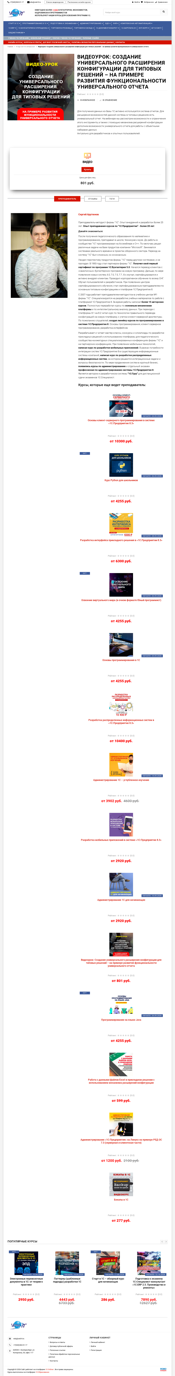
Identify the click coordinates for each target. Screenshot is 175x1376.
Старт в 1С (13, 23)
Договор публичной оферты (61, 1346)
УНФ (115, 23)
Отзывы (92, 199)
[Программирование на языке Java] (121, 1004)
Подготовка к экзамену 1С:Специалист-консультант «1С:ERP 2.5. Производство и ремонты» (148, 1283)
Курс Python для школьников (121, 480)
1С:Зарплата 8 (128, 28)
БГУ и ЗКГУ (156, 28)
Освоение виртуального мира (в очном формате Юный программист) (121, 600)
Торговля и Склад (83, 28)
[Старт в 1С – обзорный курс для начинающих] (108, 1263)
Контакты (54, 1361)
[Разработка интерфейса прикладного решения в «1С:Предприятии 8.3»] (121, 525)
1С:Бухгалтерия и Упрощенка (33, 28)
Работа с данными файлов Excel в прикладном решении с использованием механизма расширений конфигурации (121, 1081)
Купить (87, 169)
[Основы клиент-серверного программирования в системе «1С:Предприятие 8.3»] (121, 405)
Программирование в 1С (34, 23)
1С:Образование (42, 1372)
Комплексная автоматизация (136, 23)
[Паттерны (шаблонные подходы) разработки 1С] (67, 1263)
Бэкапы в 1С (121, 1199)
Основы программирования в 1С (121, 660)
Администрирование (91, 23)
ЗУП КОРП (143, 28)
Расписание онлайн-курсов (79, 2)
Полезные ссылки (57, 1350)
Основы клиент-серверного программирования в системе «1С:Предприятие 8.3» (121, 422)
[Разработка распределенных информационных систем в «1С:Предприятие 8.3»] (121, 704)
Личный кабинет (98, 1342)
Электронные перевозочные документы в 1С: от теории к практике (26, 1281)
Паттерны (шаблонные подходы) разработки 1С (67, 1280)
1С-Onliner (50, 1369)
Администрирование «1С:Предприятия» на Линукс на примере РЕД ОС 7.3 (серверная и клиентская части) (121, 1141)
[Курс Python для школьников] (121, 465)
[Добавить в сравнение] (127, 394)
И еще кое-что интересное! (26, 47)
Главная (11, 47)
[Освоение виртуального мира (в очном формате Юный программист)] (121, 585)
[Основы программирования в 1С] (121, 645)
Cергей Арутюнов (88, 214)
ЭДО (107, 23)
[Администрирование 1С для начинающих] (121, 884)
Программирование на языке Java (121, 1019)
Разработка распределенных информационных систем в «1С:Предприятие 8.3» (121, 721)
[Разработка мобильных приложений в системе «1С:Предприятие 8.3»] (121, 824)
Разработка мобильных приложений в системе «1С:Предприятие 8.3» (121, 839)
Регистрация (96, 1350)
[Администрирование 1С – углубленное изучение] (121, 764)
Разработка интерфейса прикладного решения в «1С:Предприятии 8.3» (121, 540)
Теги (112, 199)
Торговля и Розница (61, 28)
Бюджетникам (16, 33)
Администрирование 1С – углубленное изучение (121, 780)
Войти (93, 1346)
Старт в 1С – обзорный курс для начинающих (108, 1280)
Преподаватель (67, 199)
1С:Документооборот (107, 28)
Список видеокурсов (54, 2)
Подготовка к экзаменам (63, 23)
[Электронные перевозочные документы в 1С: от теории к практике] (26, 1263)
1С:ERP (11, 28)
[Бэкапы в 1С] (121, 1184)
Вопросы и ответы (57, 1342)
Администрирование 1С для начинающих (121, 899)
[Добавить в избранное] (107, 394)
